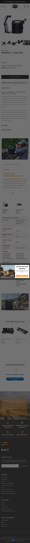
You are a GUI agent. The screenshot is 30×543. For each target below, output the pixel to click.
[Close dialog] (28, 265)
